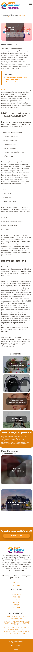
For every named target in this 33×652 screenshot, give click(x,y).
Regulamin (16, 649)
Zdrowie (16, 608)
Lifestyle (14, 15)
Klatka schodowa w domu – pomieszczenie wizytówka (16, 503)
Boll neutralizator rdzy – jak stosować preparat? (17, 628)
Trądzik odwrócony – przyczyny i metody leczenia (16, 469)
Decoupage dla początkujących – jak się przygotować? (16, 365)
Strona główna (5, 15)
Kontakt (16, 586)
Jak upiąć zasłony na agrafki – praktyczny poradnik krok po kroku (16, 623)
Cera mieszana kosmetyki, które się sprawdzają (16, 420)
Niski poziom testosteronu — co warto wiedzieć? (17, 78)
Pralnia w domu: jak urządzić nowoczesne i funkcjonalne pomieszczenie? (16, 383)
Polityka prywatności (16, 642)
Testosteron (6, 90)
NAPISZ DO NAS (16, 536)
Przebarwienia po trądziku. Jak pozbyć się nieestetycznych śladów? (16, 401)
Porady (16, 602)
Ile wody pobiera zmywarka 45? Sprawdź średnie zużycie (16, 632)
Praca (16, 605)
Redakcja (16, 583)
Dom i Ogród (16, 594)
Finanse (16, 597)
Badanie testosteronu (14, 82)
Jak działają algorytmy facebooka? (16, 618)
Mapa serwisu (16, 645)
